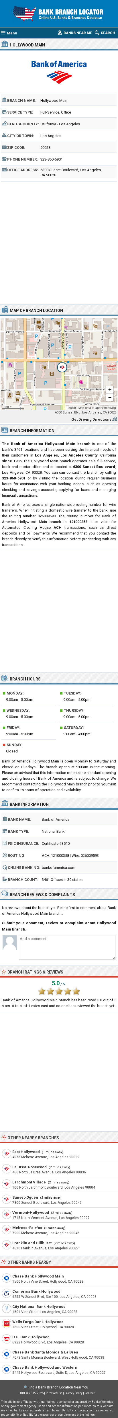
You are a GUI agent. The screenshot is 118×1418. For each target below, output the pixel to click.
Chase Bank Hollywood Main (38, 1276)
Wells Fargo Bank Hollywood (38, 1322)
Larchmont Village (29, 1182)
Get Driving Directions (91, 419)
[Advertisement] (59, 242)
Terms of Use (54, 1393)
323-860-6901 (51, 159)
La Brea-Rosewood (29, 1167)
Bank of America (55, 819)
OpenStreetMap (105, 408)
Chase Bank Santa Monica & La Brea (45, 1352)
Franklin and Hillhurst (32, 1243)
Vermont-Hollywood (30, 1212)
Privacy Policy (73, 1393)
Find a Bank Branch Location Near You (58, 1387)
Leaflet (71, 408)
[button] (59, 364)
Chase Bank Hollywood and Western (44, 1367)
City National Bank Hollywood (39, 1306)
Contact (89, 1393)
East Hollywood (26, 1152)
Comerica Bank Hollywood (36, 1291)
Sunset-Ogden (25, 1197)
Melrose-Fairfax (27, 1228)
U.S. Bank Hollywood (31, 1337)
